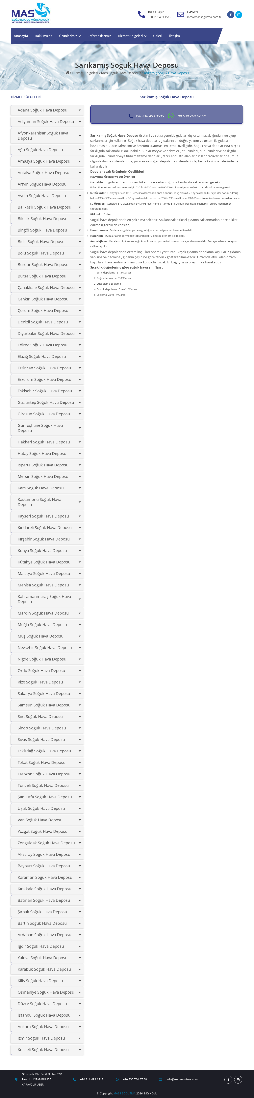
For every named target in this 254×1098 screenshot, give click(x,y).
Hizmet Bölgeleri (130, 36)
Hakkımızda (43, 36)
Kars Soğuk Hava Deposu (120, 73)
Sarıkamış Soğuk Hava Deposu (165, 73)
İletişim (174, 36)
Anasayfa (21, 36)
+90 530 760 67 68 (135, 1079)
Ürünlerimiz (68, 36)
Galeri (157, 36)
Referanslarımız (99, 36)
